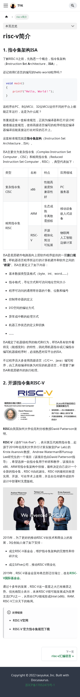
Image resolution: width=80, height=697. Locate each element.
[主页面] (6, 17)
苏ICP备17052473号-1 (40, 685)
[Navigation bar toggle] (6, 5)
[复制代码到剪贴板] (72, 83)
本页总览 (11, 26)
